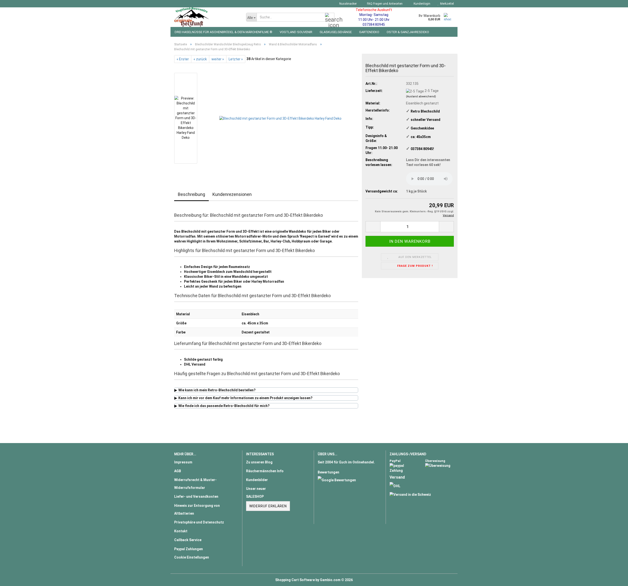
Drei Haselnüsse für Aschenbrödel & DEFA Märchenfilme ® (223, 32)
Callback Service (187, 540)
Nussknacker (348, 3)
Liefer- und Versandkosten (196, 496)
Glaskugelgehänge (336, 32)
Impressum (183, 462)
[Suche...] (329, 17)
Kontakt (180, 531)
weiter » (217, 59)
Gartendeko (369, 32)
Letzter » (236, 59)
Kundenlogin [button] (421, 3)
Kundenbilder (257, 480)
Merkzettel (446, 3)
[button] (373, 226)
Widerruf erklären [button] (268, 506)
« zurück (200, 59)
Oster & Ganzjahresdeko (408, 32)
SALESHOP (255, 496)
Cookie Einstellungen (191, 557)
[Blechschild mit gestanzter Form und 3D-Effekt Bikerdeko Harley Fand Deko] (280, 118)
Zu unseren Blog (259, 462)
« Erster (183, 59)
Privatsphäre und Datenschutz (199, 522)
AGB (177, 471)
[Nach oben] (614, 578)
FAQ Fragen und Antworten (384, 3)
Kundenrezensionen (232, 194)
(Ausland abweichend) (421, 96)
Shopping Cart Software (295, 580)
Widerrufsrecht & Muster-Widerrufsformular (195, 484)
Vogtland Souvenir (296, 32)
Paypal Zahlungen (188, 549)
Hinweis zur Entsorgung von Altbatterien (197, 509)
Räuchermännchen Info (265, 471)
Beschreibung (191, 194)
